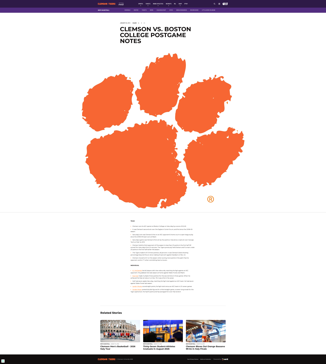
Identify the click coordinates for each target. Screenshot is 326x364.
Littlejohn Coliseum (209, 10)
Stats (171, 10)
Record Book (194, 10)
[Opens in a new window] (225, 4)
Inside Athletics (158, 4)
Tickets (148, 4)
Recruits (168, 4)
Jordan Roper (137, 289)
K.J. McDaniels (137, 270)
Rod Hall (135, 276)
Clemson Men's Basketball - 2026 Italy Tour (117, 347)
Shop (180, 4)
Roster (136, 10)
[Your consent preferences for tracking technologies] (3, 361)
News (151, 10)
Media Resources (181, 10)
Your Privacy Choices (192, 359)
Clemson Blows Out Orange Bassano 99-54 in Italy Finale (205, 347)
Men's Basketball (105, 344)
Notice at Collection (205, 359)
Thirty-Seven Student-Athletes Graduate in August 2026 (159, 347)
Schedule (219, 4)
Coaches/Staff (161, 10)
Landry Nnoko (137, 286)
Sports (140, 4)
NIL (175, 4)
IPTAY (186, 4)
